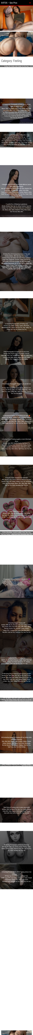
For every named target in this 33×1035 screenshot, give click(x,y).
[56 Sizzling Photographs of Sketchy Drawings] (16, 847)
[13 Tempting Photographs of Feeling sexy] (16, 326)
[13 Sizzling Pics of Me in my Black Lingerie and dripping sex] (16, 699)
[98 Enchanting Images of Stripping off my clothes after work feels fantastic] (16, 742)
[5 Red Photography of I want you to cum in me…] (16, 355)
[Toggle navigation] (30, 3)
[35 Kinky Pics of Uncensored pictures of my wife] (16, 261)
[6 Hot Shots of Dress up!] (16, 514)
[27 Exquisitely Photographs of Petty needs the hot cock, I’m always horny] (16, 111)
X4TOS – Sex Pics (9, 2)
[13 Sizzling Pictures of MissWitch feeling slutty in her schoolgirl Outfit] (16, 876)
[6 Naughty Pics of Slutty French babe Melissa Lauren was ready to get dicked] (16, 190)
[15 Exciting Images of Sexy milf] (16, 627)
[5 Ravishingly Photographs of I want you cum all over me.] (16, 388)
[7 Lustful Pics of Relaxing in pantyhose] (16, 207)
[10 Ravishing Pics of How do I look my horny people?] (16, 677)
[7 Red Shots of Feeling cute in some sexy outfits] (16, 810)
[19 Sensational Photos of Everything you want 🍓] (16, 419)
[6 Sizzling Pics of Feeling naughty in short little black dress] (16, 443)
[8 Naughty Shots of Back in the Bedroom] (16, 481)
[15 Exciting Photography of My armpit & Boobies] (16, 66)
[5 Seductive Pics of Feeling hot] (16, 660)
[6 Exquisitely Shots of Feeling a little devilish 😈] (16, 582)
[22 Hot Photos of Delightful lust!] (16, 765)
